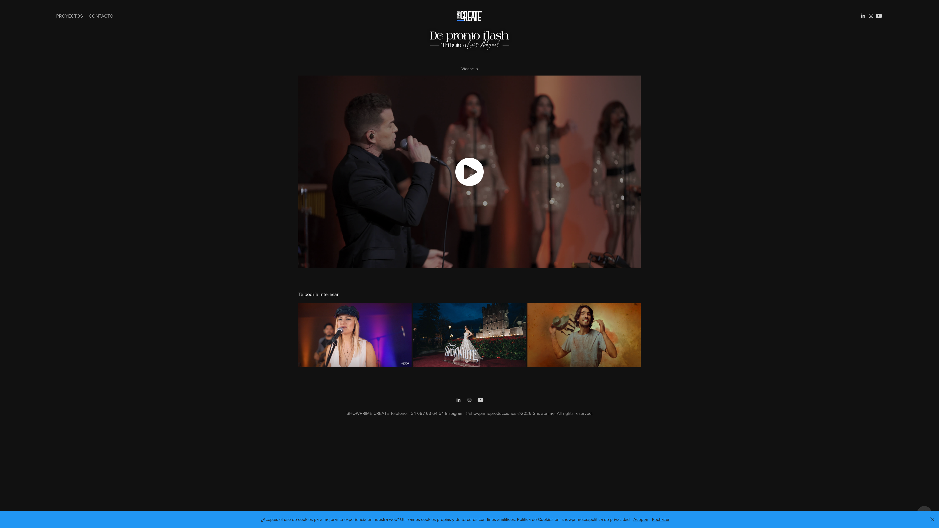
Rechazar (661, 519)
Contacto (101, 15)
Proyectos (69, 15)
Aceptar (640, 519)
